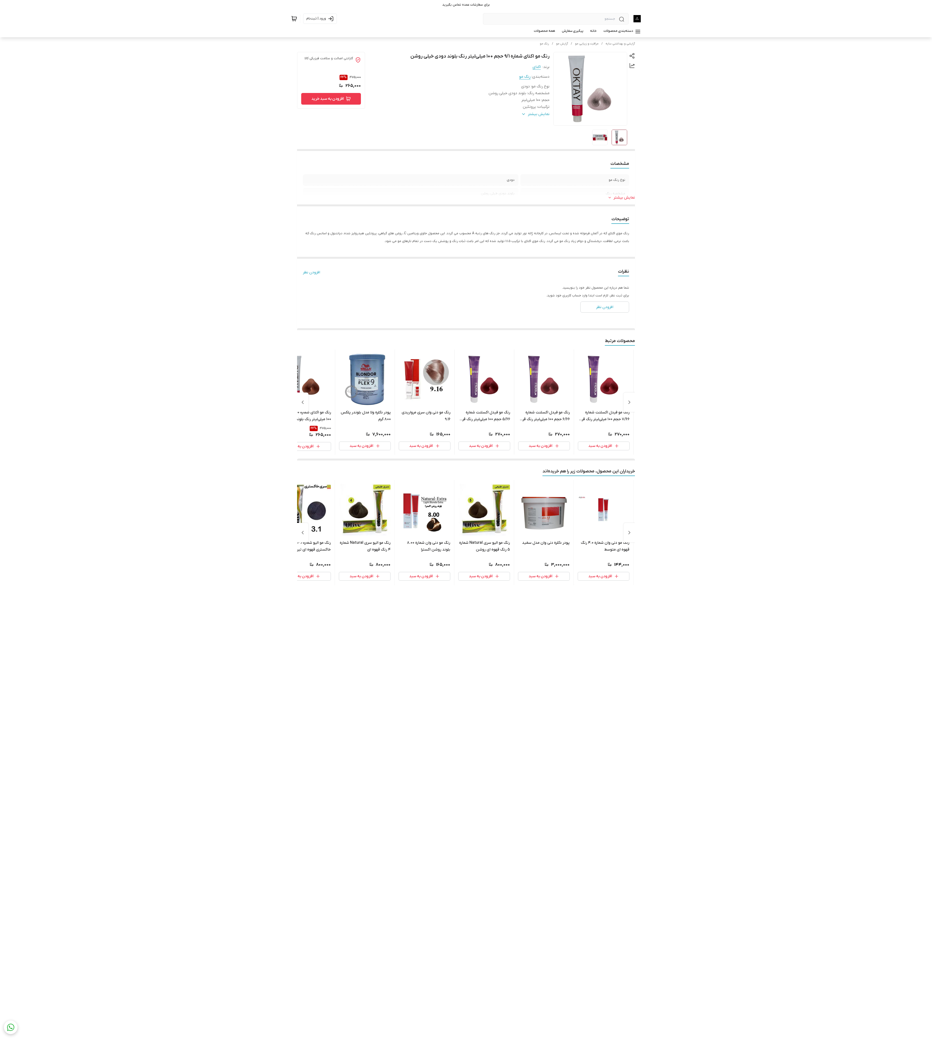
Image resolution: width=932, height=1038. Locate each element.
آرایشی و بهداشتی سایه (620, 44)
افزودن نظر (311, 272)
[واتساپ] (10, 1027)
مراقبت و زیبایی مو (587, 44)
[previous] (629, 402)
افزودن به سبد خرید (327, 98)
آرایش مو (562, 44)
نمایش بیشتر (624, 197)
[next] (302, 402)
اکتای (537, 67)
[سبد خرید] (294, 19)
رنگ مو (544, 44)
